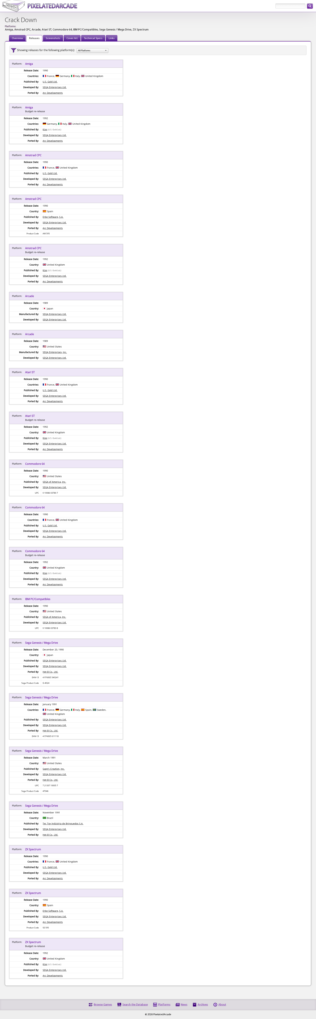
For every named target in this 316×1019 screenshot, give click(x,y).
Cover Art (72, 38)
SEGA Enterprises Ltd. (54, 87)
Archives (203, 1004)
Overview (17, 38)
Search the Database (135, 1004)
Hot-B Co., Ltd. (50, 671)
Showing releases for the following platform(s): (46, 50)
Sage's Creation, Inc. (54, 768)
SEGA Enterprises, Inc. (55, 352)
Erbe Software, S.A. (53, 216)
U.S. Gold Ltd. (50, 81)
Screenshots (53, 38)
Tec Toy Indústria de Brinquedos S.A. (63, 823)
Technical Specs (93, 38)
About (222, 1004)
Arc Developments (53, 92)
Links (112, 38)
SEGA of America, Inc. (54, 481)
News (184, 1004)
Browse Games (103, 1004)
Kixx (45, 129)
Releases (34, 38)
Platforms (164, 1004)
